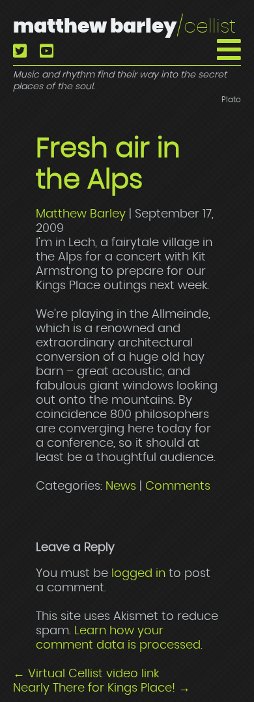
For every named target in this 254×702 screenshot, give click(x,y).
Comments (177, 486)
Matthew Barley (124, 26)
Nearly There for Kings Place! (101, 688)
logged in (138, 574)
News (121, 486)
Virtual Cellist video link (86, 674)
